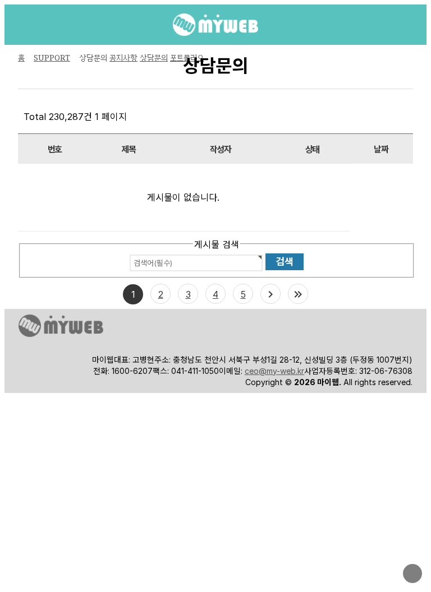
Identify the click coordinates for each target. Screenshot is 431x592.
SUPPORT (52, 57)
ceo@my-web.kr (274, 371)
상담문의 (154, 57)
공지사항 (123, 57)
